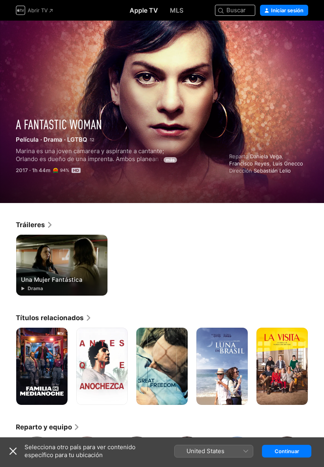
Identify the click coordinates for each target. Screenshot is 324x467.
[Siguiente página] (316, 366)
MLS (176, 10)
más (170, 160)
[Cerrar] (13, 451)
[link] (34, 224)
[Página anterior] (7, 366)
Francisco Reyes (249, 163)
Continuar (287, 451)
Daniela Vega (266, 156)
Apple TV (144, 10)
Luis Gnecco (288, 163)
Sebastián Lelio (272, 170)
